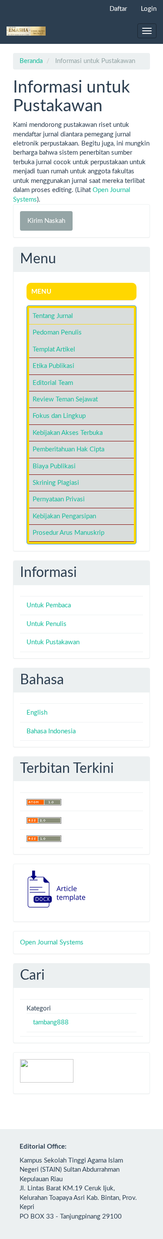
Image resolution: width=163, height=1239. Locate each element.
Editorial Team (53, 383)
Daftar (118, 9)
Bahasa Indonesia (51, 731)
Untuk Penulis (47, 624)
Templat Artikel (54, 349)
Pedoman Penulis (57, 332)
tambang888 (51, 1022)
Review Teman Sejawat (65, 399)
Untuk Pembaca (49, 605)
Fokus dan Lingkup (59, 416)
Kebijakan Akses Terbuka (68, 433)
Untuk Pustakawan (53, 642)
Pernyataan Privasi (59, 499)
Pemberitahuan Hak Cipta (68, 449)
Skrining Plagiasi (56, 483)
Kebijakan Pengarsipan (64, 516)
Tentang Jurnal (53, 316)
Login (148, 9)
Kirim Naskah (46, 221)
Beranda (31, 61)
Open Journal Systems (51, 942)
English (37, 712)
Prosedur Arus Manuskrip (68, 533)
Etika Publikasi (53, 366)
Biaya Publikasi (54, 466)
